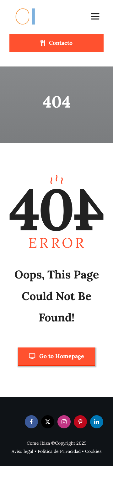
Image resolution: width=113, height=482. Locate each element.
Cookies (93, 451)
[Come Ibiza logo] (31, 7)
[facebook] (31, 421)
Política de (49, 451)
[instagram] (64, 421)
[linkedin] (96, 421)
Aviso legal (22, 451)
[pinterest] (80, 421)
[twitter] (47, 421)
